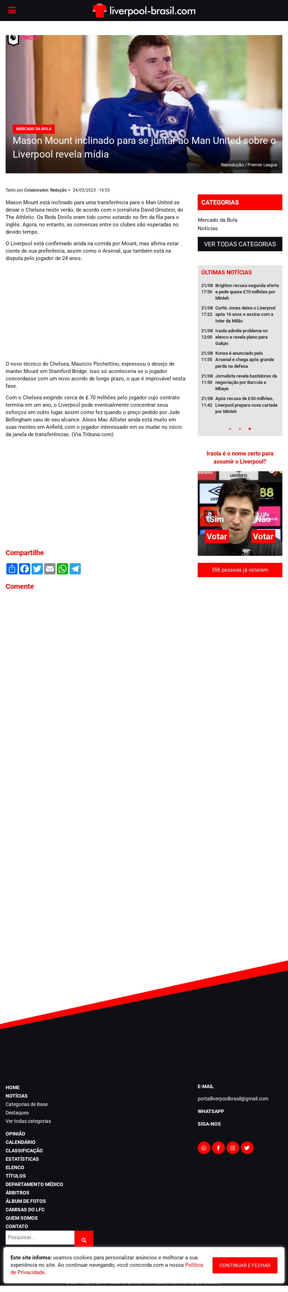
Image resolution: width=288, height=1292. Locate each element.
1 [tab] (230, 428)
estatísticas (22, 1159)
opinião (15, 1134)
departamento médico (34, 1184)
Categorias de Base (27, 1104)
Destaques (17, 1112)
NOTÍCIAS (17, 1096)
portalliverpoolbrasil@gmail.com (233, 1098)
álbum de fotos (26, 1201)
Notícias (208, 228)
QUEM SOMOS (22, 1218)
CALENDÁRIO (20, 1142)
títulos (16, 1176)
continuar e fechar (245, 1265)
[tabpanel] (240, 350)
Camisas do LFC (25, 1209)
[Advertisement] (58, 310)
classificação (24, 1150)
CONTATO (17, 1226)
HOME (13, 1087)
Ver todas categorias (240, 244)
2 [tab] (240, 428)
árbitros (18, 1193)
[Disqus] (96, 691)
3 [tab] (250, 428)
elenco (15, 1167)
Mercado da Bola (217, 220)
